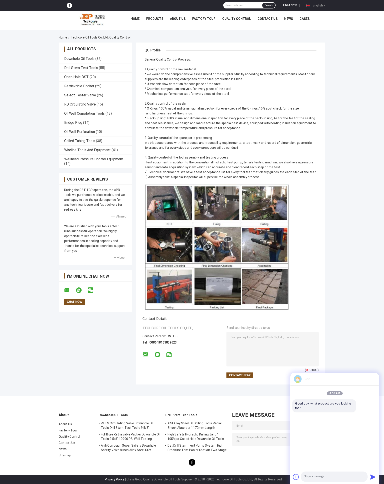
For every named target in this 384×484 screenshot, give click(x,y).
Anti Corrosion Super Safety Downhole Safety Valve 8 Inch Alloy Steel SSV (128, 448)
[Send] (372, 477)
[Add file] (296, 477)
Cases (305, 18)
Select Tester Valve (80, 95)
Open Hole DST (76, 77)
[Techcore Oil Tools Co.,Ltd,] (92, 19)
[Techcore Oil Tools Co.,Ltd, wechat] (93, 290)
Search (268, 5)
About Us (178, 18)
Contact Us (268, 18)
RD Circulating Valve (80, 104)
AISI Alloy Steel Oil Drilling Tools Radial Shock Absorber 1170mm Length (195, 425)
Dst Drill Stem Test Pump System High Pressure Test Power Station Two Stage (197, 448)
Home (135, 18)
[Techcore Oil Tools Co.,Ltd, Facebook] (69, 5)
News (288, 18)
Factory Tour (204, 18)
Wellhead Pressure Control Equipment (94, 159)
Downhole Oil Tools (79, 59)
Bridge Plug (73, 122)
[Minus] (373, 379)
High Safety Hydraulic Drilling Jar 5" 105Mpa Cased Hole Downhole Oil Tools (196, 437)
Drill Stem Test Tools (81, 68)
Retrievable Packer (79, 86)
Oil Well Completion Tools (84, 113)
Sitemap (65, 455)
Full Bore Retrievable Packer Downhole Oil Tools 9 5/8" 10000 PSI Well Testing (130, 437)
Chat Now (290, 5)
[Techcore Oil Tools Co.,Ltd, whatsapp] (81, 290)
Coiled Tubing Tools (79, 141)
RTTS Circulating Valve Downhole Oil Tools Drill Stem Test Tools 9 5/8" (127, 425)
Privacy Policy (114, 479)
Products (154, 18)
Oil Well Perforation (79, 132)
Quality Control (236, 18)
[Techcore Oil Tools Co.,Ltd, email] (69, 290)
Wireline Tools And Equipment (87, 150)
